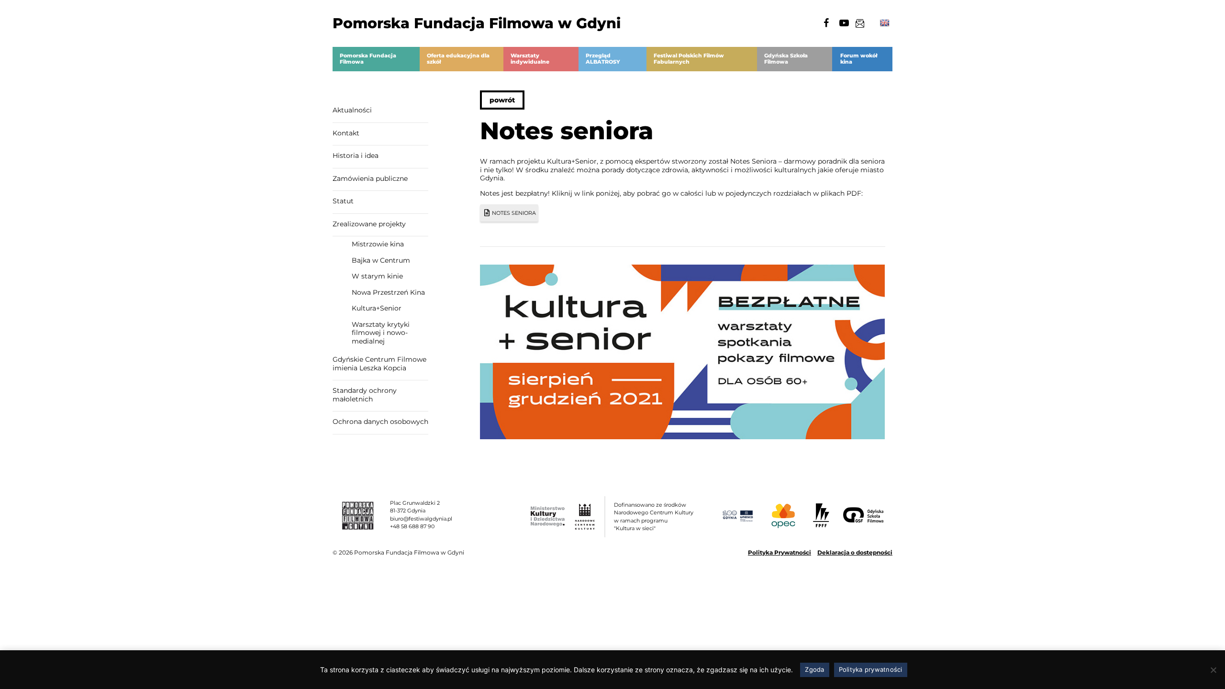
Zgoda (814, 669)
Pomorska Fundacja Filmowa (368, 59)
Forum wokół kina (858, 59)
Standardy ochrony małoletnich (365, 394)
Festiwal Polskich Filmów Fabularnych (689, 59)
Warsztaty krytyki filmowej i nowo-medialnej (381, 332)
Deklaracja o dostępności (854, 552)
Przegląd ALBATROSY (603, 59)
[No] (1213, 670)
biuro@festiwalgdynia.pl (421, 518)
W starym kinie (377, 276)
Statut (343, 201)
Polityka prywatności (870, 669)
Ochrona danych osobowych (380, 421)
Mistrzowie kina (378, 244)
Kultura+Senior (376, 308)
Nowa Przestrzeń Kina (388, 292)
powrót (502, 100)
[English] (885, 23)
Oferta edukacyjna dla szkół (458, 59)
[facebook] (826, 23)
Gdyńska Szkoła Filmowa (786, 59)
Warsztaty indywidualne (530, 59)
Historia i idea (356, 155)
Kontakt (346, 133)
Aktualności (352, 110)
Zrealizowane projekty (369, 224)
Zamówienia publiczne (370, 178)
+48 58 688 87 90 (412, 526)
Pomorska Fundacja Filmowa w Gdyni (477, 23)
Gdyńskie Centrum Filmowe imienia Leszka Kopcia (379, 363)
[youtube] (844, 23)
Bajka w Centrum (381, 260)
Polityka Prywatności (779, 552)
